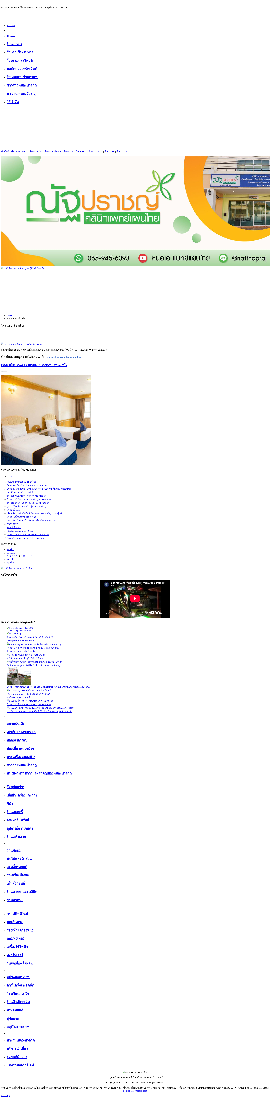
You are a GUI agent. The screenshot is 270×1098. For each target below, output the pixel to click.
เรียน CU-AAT (96, 151)
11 (27, 556)
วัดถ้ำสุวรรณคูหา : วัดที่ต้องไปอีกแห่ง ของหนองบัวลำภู (33, 665)
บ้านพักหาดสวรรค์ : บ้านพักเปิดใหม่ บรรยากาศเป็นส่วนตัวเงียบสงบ (39, 489)
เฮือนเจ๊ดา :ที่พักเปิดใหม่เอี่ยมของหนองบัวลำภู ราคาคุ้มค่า (35, 513)
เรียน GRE (109, 151)
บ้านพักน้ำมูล (13, 510)
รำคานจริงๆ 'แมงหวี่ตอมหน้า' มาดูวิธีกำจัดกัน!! (30, 637)
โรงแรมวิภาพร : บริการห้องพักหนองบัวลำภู (28, 503)
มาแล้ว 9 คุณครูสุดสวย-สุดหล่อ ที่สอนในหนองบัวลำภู (33, 648)
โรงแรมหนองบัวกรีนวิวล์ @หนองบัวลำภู (26, 496)
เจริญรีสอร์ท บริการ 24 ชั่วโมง (21, 482)
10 (24, 556)
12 (31, 556)
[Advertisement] (135, 127)
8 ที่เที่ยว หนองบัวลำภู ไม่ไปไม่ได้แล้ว (25, 658)
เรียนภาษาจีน (35, 151)
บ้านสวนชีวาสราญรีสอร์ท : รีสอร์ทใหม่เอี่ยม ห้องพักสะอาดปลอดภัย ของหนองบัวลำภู (48, 687)
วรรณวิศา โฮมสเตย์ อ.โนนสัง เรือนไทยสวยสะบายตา (32, 520)
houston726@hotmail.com (135, 1091)
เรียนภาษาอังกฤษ (52, 151)
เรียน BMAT (81, 151)
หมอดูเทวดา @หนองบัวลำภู (20, 641)
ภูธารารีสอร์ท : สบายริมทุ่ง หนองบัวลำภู (26, 506)
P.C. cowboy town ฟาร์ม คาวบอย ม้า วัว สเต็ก (28, 694)
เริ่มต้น (10, 549)
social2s (10, 477)
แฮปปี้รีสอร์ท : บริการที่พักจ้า (21, 492)
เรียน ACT (68, 151)
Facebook (11, 25)
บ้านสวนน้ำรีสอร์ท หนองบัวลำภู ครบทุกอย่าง (29, 499)
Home (9, 315)
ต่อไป (10, 559)
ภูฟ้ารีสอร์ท (12, 524)
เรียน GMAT (122, 151)
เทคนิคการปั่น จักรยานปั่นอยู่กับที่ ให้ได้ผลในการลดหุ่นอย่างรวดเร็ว (39, 711)
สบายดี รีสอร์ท (14, 527)
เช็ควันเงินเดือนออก (10, 151)
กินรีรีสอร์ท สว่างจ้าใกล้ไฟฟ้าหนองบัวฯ (26, 538)
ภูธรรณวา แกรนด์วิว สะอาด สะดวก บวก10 (28, 534)
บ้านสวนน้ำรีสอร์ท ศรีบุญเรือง (21, 517)
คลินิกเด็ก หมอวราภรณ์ (18, 697)
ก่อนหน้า (11, 553)
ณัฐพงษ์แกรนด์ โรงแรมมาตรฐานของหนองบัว (34, 365)
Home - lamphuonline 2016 (19, 630)
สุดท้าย (10, 562)
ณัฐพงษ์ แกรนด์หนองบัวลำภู (20, 531)
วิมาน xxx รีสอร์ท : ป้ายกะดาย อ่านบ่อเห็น (27, 485)
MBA (24, 151)
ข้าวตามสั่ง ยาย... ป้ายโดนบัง (21, 651)
